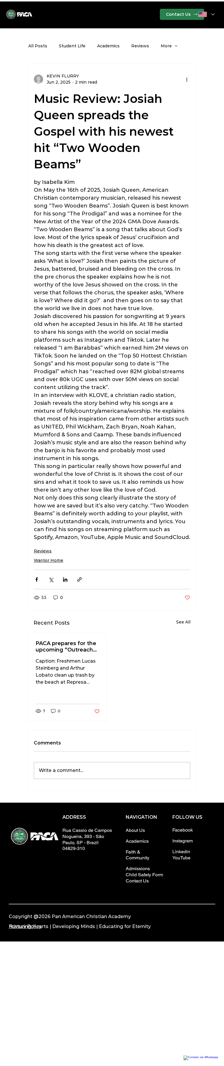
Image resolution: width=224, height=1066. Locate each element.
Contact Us (137, 881)
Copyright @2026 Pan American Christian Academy (70, 916)
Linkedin (181, 851)
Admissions (138, 868)
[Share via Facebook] (36, 579)
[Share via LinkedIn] (65, 579)
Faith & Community (137, 855)
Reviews (140, 46)
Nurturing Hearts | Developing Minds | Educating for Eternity (80, 926)
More (166, 46)
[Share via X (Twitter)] (51, 579)
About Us (135, 830)
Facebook (182, 830)
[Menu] (112, 14)
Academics (108, 46)
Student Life (72, 46)
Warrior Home (48, 560)
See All (183, 622)
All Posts (37, 46)
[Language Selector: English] (206, 14)
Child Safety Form (144, 874)
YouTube (181, 858)
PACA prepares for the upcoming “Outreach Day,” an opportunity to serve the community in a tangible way (67, 646)
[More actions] (186, 79)
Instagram (182, 841)
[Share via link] (79, 579)
